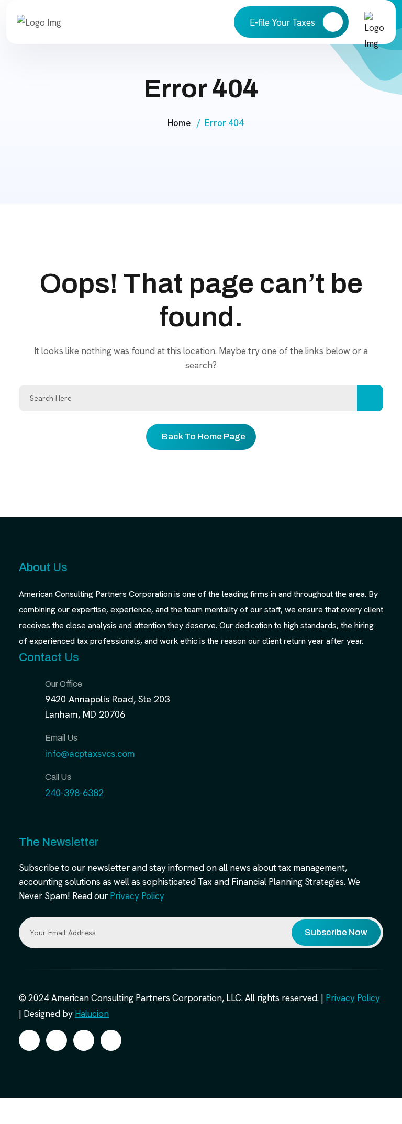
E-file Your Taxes (283, 22)
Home (179, 123)
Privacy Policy (137, 896)
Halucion (92, 1013)
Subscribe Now (336, 932)
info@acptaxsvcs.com (90, 753)
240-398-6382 (74, 793)
